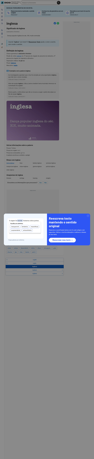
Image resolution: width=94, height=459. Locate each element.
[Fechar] (88, 216)
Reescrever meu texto (62, 240)
